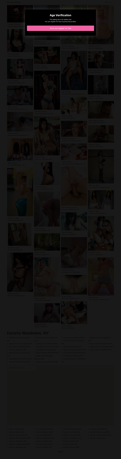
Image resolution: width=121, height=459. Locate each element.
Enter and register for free (60, 28)
